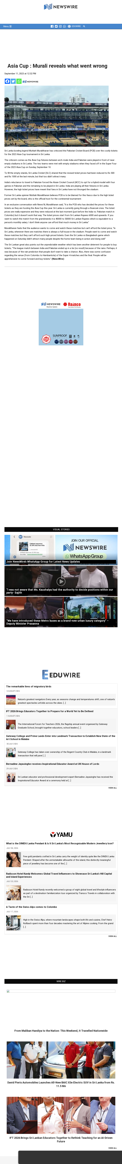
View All (112, 788)
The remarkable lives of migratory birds (28, 686)
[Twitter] (13, 81)
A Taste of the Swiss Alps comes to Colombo (31, 907)
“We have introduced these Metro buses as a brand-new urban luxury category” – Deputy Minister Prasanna (57, 622)
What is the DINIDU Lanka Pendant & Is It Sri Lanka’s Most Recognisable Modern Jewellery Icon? (60, 843)
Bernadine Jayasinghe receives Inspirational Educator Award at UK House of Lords (52, 764)
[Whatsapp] (19, 81)
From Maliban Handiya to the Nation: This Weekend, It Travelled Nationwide (61, 1030)
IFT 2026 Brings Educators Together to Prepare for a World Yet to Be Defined (49, 711)
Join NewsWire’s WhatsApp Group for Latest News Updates (43, 561)
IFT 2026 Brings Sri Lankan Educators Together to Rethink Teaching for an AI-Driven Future (61, 1139)
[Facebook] (7, 81)
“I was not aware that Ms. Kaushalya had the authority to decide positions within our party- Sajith (59, 591)
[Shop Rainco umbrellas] (61, 323)
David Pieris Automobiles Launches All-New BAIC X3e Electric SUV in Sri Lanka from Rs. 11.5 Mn (61, 1084)
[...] (64, 703)
